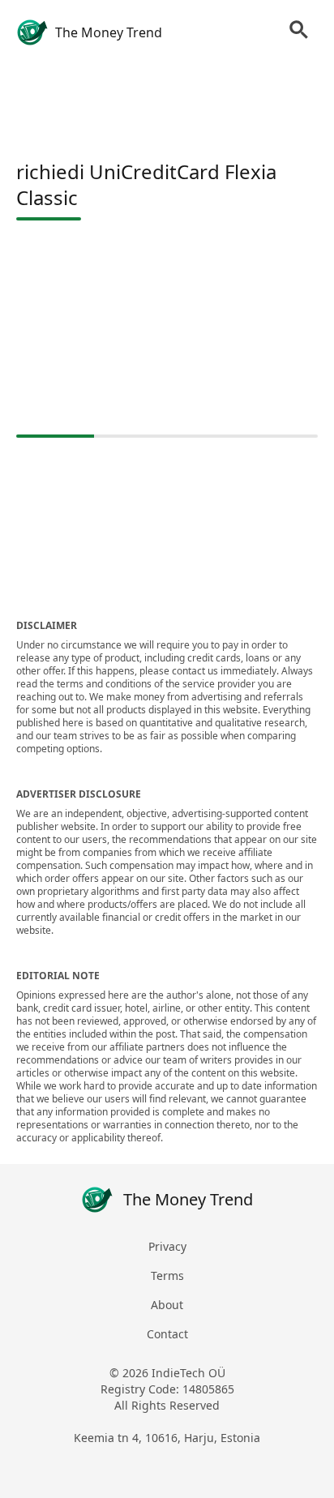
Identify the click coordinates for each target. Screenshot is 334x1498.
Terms (167, 1275)
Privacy (167, 1246)
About (167, 1304)
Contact (167, 1334)
